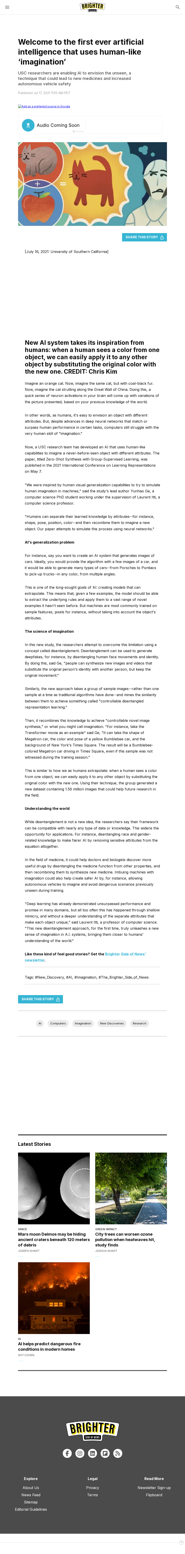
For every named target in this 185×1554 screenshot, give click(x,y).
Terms (92, 1495)
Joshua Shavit (106, 1251)
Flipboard (154, 1495)
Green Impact (106, 1229)
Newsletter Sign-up (154, 1487)
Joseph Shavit (29, 1251)
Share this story (142, 237)
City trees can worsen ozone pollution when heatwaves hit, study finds (125, 1239)
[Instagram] (79, 1453)
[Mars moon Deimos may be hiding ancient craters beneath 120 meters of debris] (54, 1188)
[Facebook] (67, 1453)
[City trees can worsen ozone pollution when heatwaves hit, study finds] (131, 1188)
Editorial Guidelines (31, 1509)
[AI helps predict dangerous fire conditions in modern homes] (54, 1298)
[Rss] (117, 1453)
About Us (31, 1487)
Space (22, 1229)
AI (19, 1339)
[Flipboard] (105, 1453)
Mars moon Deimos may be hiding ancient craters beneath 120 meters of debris (54, 1239)
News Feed (30, 1495)
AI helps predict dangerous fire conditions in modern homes (49, 1346)
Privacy (92, 1487)
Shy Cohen (26, 1355)
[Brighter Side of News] (92, 7)
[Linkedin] (92, 1453)
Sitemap (31, 1502)
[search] (177, 7)
